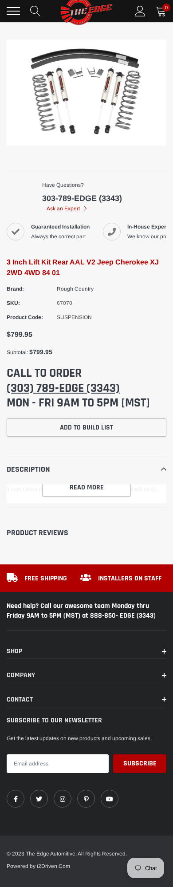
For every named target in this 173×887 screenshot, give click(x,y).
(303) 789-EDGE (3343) (63, 388)
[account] (140, 11)
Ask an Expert (64, 208)
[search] (35, 11)
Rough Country (75, 289)
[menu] (13, 11)
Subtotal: (17, 352)
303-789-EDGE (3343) (82, 198)
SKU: (13, 303)
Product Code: (25, 317)
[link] (15, 799)
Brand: (15, 289)
